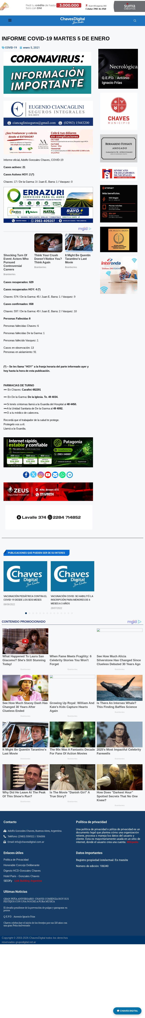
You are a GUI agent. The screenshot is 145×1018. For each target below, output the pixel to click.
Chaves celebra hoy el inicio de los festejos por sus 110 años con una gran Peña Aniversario (35, 924)
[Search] (135, 20)
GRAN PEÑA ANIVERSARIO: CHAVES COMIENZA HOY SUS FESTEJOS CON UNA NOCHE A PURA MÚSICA (36, 900)
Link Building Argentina (28, 880)
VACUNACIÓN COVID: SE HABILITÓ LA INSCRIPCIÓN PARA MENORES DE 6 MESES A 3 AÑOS (72, 600)
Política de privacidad (91, 822)
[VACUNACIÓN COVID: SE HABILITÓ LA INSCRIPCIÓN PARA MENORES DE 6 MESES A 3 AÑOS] (72, 576)
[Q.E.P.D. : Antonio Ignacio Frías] (118, 69)
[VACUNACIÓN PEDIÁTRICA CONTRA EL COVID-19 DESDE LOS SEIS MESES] (25, 576)
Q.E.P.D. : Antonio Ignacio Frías (19, 916)
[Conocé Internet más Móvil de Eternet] (118, 203)
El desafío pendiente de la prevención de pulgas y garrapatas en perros (35, 909)
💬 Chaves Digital (127, 1010)
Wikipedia (132, 842)
